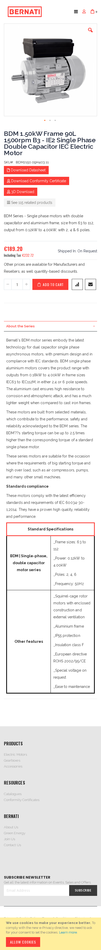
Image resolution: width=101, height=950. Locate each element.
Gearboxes (12, 760)
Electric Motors (15, 754)
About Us (11, 827)
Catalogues (12, 794)
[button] (90, 34)
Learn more (68, 932)
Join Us (9, 839)
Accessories (13, 766)
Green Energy (14, 833)
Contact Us (12, 845)
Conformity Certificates (22, 800)
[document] (51, 934)
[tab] (50, 326)
